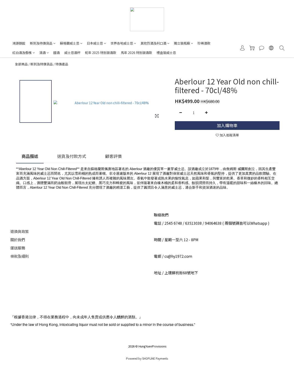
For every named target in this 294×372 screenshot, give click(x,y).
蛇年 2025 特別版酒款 (100, 52)
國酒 (56, 52)
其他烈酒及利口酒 (153, 43)
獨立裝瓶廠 (182, 43)
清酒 (42, 52)
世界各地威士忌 (121, 43)
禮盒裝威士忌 (166, 52)
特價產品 (61, 64)
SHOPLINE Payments (155, 358)
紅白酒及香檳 (22, 52)
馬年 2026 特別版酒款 (136, 52)
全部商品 (21, 64)
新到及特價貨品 (41, 43)
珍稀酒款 (204, 43)
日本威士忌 (95, 43)
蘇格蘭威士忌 (69, 43)
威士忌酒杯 (72, 52)
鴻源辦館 (18, 43)
